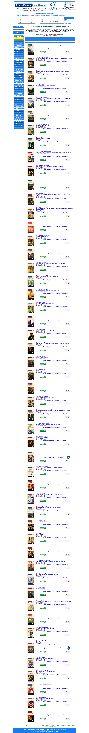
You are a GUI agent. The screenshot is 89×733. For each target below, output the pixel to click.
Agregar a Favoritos (46, 15)
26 (64, 725)
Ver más (67, 51)
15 (49, 725)
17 (51, 725)
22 (58, 725)
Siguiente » (51, 726)
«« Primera (27, 725)
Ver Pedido (68, 23)
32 (72, 725)
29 (68, 725)
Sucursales (62, 15)
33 (73, 725)
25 (62, 725)
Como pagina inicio (25, 15)
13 (46, 725)
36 (46, 726)
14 (47, 725)
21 (57, 725)
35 (45, 726)
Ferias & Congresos (36, 15)
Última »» (54, 726)
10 (42, 725)
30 (69, 725)
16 (50, 725)
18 (53, 725)
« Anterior (31, 725)
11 (43, 725)
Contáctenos (55, 15)
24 (61, 725)
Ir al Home (17, 15)
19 (54, 725)
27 (65, 725)
